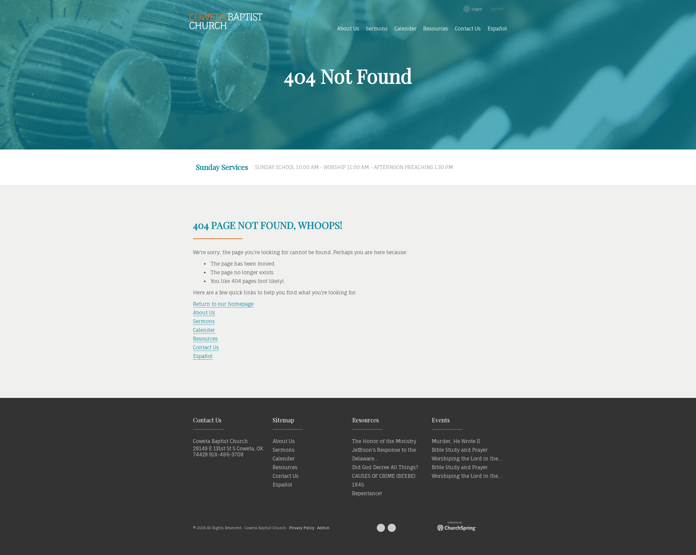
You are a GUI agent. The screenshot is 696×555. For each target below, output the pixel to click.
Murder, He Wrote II (456, 441)
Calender (204, 330)
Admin (323, 528)
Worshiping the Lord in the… (467, 459)
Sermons (204, 321)
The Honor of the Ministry (384, 441)
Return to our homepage (223, 304)
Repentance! (367, 493)
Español (203, 356)
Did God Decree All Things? (385, 467)
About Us (204, 313)
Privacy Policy (301, 528)
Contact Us (206, 347)
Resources (205, 339)
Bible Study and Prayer (460, 450)
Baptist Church (225, 21)
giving (497, 9)
